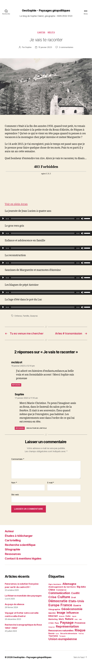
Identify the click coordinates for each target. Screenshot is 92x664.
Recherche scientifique (20, 545)
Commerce (61, 590)
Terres (81, 633)
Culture (64, 597)
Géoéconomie (71, 609)
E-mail (50, 483)
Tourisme (53, 636)
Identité (52, 613)
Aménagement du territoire (62, 587)
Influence (72, 612)
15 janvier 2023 (45, 47)
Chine (51, 589)
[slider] (87, 218)
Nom (14, 483)
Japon (74, 616)
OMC (76, 619)
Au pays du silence (14, 604)
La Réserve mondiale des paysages (23, 595)
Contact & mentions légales (23, 558)
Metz (61, 619)
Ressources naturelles (60, 630)
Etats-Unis (76, 601)
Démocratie (57, 601)
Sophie (28, 47)
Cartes (41, 32)
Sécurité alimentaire (68, 633)
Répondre (16, 385)
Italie (68, 616)
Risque (80, 630)
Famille (26, 316)
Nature (69, 618)
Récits (51, 32)
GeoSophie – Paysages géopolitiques (32, 657)
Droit (73, 597)
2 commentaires (66, 47)
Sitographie (12, 549)
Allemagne (69, 583)
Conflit (75, 593)
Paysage (66, 622)
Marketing (53, 619)
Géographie (54, 609)
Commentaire (17, 459)
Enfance (18, 316)
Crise (52, 597)
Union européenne (62, 639)
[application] (46, 218)
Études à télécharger (19, 535)
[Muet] (82, 218)
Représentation (67, 626)
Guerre (77, 605)
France (66, 605)
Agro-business (54, 584)
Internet (53, 615)
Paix (57, 623)
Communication (59, 593)
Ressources (13, 554)
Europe (53, 605)
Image (61, 612)
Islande (61, 616)
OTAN (51, 623)
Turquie (62, 636)
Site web (15, 494)
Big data (81, 586)
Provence (80, 622)
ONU (80, 619)
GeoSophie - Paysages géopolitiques (46, 10)
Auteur (9, 531)
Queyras (33, 316)
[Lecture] (3, 218)
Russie (51, 633)
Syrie (57, 633)
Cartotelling (13, 540)
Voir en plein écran (16, 204)
